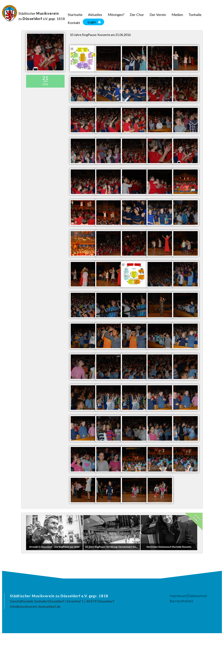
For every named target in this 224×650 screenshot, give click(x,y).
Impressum (178, 596)
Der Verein (158, 14)
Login (92, 22)
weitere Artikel (197, 518)
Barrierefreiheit (181, 601)
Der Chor (137, 14)
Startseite (75, 14)
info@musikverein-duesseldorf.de (35, 606)
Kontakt (74, 22)
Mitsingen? (116, 14)
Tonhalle (195, 14)
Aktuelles (95, 14)
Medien (177, 14)
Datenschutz (197, 596)
